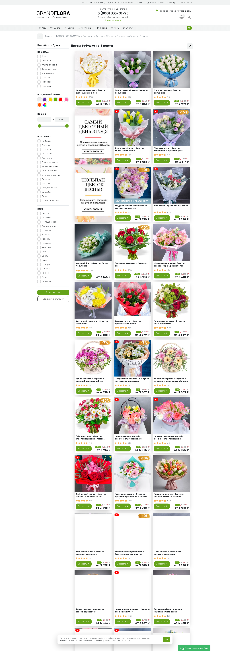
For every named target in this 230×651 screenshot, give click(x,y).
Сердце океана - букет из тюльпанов (167, 91)
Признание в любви (51, 201)
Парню (45, 273)
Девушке (46, 218)
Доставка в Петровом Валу (161, 3)
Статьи (129, 28)
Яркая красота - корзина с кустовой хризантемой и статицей (90, 380)
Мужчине (46, 243)
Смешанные (48, 61)
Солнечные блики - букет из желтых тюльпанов (129, 149)
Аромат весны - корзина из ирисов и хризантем (90, 610)
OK (166, 639)
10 (168, 212)
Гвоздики (46, 78)
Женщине (46, 247)
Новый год (47, 154)
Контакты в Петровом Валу (91, 3)
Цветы (71, 28)
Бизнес (45, 196)
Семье (45, 252)
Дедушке (46, 281)
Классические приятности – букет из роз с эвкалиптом (129, 553)
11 (168, 328)
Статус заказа (186, 3)
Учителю (46, 235)
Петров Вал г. (184, 11)
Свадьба (46, 192)
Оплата (140, 3)
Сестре (46, 213)
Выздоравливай (50, 167)
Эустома (46, 86)
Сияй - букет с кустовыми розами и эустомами (167, 553)
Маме (44, 260)
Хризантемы (48, 73)
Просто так (48, 150)
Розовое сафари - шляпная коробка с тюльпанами (168, 610)
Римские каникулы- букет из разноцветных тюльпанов (169, 495)
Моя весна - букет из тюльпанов (171, 206)
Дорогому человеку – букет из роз (131, 264)
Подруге (46, 264)
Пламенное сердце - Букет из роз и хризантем (169, 322)
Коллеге (46, 269)
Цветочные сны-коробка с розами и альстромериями (129, 437)
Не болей (46, 141)
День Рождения (49, 171)
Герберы (46, 82)
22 (129, 212)
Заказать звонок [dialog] (113, 20)
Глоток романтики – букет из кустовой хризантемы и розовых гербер (132, 495)
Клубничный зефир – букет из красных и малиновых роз (91, 495)
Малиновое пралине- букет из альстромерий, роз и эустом (169, 264)
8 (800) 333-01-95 (113, 13)
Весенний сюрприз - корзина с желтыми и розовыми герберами (171, 380)
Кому (116, 28)
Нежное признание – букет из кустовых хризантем (91, 91)
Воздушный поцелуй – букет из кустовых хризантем (131, 207)
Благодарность (50, 162)
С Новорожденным (51, 175)
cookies (76, 638)
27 (90, 97)
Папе (44, 277)
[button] (194, 648)
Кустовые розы (49, 69)
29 (129, 270)
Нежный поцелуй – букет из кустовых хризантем (90, 553)
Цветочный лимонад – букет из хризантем (92, 322)
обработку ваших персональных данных (113, 641)
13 (90, 271)
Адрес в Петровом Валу (120, 3)
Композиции (87, 28)
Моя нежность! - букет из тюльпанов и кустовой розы (168, 149)
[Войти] (189, 17)
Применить (51, 292)
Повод (103, 28)
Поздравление (49, 188)
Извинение (47, 158)
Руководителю (49, 226)
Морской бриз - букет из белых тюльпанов (92, 264)
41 (129, 501)
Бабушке (46, 230)
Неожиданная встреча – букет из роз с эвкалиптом (132, 610)
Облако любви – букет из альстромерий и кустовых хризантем (89, 438)
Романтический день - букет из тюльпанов (131, 91)
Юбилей (46, 184)
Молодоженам (49, 222)
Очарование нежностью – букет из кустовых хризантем (132, 380)
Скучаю (46, 179)
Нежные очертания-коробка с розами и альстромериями (170, 437)
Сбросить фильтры (51, 299)
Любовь (46, 145)
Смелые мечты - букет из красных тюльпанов (128, 322)
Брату (45, 256)
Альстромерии (49, 65)
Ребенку (46, 239)
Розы (44, 28)
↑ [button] (198, 582)
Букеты (57, 28)
